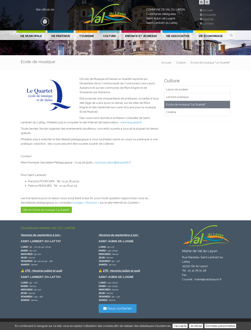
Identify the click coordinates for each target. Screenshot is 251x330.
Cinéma (171, 112)
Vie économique (211, 36)
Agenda (208, 19)
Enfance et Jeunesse (141, 36)
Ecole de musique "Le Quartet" (210, 62)
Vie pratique (60, 36)
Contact (208, 23)
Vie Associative (177, 36)
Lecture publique (177, 97)
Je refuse (196, 326)
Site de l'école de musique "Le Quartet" (46, 209)
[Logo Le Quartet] (48, 95)
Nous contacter (119, 308)
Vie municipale (31, 36)
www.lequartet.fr (131, 122)
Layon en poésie (177, 89)
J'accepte (180, 326)
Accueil (207, 10)
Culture (109, 36)
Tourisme (86, 36)
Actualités (209, 14)
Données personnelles (220, 326)
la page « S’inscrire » (85, 202)
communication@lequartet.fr (112, 162)
